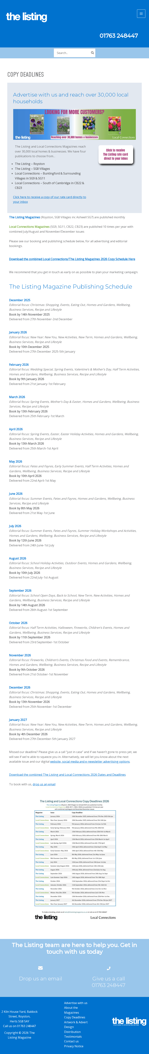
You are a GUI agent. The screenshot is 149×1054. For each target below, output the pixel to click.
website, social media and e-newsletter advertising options (90, 762)
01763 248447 (108, 985)
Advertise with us (75, 1003)
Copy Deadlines (74, 1017)
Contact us (71, 1041)
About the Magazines (71, 1010)
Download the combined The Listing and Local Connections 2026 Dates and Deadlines (67, 775)
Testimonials (73, 1037)
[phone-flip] (108, 968)
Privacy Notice (73, 1046)
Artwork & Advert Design (76, 1024)
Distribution (72, 1032)
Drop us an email (40, 978)
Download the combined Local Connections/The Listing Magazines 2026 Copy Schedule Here (72, 259)
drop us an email (44, 784)
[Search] (92, 53)
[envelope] (40, 968)
